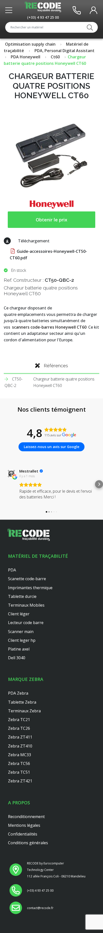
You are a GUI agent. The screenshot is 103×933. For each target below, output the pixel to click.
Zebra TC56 (19, 763)
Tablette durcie (22, 596)
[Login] (93, 10)
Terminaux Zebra (24, 711)
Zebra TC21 (19, 719)
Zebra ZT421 (20, 781)
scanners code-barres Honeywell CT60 (49, 327)
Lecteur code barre (26, 622)
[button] (4, 484)
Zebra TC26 (19, 728)
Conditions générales (28, 842)
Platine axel (19, 649)
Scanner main (21, 631)
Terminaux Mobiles (26, 605)
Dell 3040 (16, 657)
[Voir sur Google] (11, 473)
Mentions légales (24, 825)
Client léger (19, 614)
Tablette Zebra (22, 702)
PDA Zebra (18, 693)
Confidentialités (22, 834)
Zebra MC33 (19, 754)
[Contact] (76, 10)
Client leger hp (22, 640)
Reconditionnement (26, 816)
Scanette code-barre (27, 578)
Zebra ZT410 (20, 746)
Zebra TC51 (19, 772)
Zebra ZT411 (20, 737)
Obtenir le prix (51, 220)
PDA (12, 570)
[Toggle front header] (10, 10)
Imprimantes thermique (30, 587)
